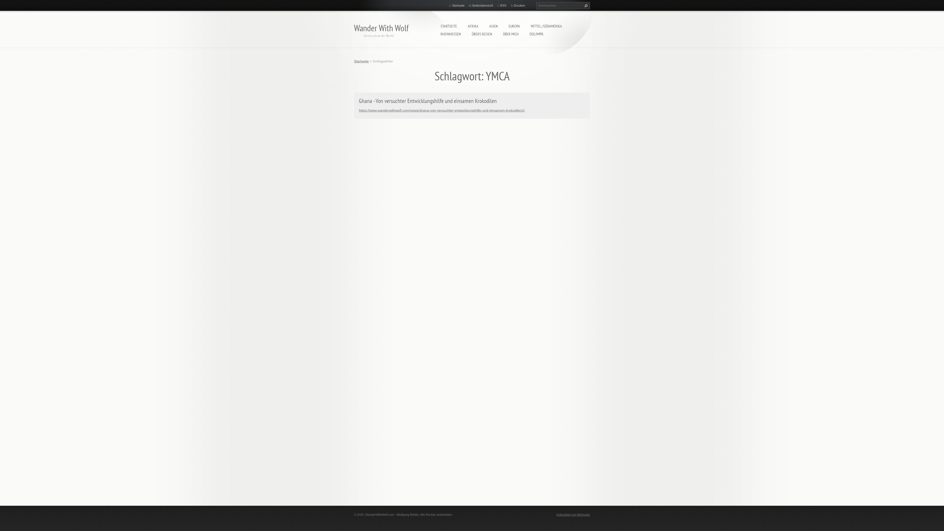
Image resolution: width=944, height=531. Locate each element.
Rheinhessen (451, 33)
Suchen (585, 5)
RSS (503, 5)
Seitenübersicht (482, 5)
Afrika (473, 26)
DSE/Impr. (537, 33)
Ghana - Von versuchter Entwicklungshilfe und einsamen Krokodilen (428, 101)
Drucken (519, 5)
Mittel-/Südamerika (546, 26)
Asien (493, 26)
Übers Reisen (482, 33)
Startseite (449, 26)
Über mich (511, 33)
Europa (514, 26)
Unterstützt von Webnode (573, 514)
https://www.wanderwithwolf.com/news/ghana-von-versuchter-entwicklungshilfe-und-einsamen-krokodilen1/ (442, 110)
